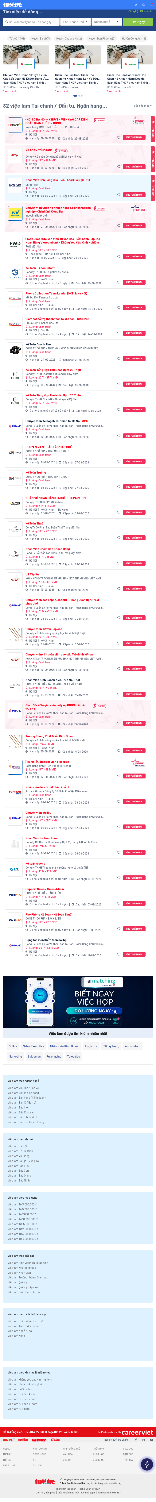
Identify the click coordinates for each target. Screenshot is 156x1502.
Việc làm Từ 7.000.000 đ (22, 1214)
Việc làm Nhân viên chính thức (26, 1321)
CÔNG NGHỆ (39, 1454)
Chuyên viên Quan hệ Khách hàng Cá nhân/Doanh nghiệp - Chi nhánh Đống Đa (58, 209)
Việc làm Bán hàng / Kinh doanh (27, 1097)
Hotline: (109, 1492)
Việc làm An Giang (18, 1156)
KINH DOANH (40, 1448)
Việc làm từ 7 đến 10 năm (22, 1403)
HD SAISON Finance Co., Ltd (41, 297)
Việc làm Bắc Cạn (18, 1170)
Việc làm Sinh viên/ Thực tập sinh (28, 1262)
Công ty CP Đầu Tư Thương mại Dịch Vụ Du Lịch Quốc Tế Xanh (61, 842)
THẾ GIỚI (7, 1459)
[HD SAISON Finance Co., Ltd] (15, 299)
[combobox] (31, 22)
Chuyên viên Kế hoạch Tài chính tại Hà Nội (56, 421)
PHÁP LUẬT (9, 1465)
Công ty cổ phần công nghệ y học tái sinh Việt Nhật (55, 633)
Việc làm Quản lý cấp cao (23, 1287)
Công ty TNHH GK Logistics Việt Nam (47, 272)
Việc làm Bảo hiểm (19, 1107)
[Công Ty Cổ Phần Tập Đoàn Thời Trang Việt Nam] (15, 529)
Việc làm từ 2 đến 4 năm (22, 1394)
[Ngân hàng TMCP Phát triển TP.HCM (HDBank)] (15, 125)
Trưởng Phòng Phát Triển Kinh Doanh (49, 736)
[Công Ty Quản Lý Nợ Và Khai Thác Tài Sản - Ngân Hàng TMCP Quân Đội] (15, 426)
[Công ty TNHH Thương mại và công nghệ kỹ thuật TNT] (15, 869)
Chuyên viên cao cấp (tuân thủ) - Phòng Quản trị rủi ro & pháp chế (62, 601)
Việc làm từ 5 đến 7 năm (22, 1399)
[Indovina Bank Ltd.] (15, 213)
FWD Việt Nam (33, 246)
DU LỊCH (37, 1465)
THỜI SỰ (7, 1454)
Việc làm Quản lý (17, 1282)
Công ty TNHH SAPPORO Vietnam (44, 502)
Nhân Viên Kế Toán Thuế (41, 838)
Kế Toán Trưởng (35, 472)
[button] (144, 4)
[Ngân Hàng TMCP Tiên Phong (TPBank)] (15, 767)
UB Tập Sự (32, 574)
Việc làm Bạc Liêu (18, 1165)
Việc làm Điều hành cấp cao (24, 1292)
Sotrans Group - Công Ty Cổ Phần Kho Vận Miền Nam (56, 791)
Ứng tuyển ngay (134, 137)
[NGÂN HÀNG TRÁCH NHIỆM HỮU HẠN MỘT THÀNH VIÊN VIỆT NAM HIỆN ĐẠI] (15, 580)
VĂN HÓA (68, 1454)
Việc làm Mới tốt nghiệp (22, 1267)
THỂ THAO (98, 1448)
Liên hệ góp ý (88, 1492)
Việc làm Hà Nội (17, 1146)
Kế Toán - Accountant (40, 268)
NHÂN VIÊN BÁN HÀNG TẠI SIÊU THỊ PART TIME (56, 498)
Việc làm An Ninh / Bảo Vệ (23, 1087)
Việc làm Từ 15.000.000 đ (22, 1224)
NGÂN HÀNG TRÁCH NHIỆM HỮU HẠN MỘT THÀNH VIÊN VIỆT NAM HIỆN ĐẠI (63, 578)
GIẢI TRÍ (67, 1459)
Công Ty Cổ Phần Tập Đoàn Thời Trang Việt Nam (53, 527)
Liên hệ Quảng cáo (45, 1492)
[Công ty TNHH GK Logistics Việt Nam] (15, 273)
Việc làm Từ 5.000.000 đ (22, 1209)
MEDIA (6, 1448)
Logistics (91, 1046)
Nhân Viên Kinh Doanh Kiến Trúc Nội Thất (52, 680)
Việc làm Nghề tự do (20, 1330)
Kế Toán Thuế (34, 523)
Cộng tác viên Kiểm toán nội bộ (46, 940)
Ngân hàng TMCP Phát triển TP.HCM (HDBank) (52, 127)
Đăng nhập (146, 11)
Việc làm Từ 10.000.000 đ (22, 1219)
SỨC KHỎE (98, 1459)
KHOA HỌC (98, 1454)
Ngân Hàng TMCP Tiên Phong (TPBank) (48, 765)
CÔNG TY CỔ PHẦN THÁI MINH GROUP (47, 451)
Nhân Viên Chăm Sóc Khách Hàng (47, 549)
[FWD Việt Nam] (15, 244)
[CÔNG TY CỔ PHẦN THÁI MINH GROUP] (15, 452)
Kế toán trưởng (35, 863)
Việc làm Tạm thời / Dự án (23, 1326)
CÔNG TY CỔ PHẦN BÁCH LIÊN (43, 893)
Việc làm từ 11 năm (18, 1408)
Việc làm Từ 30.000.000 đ (23, 1233)
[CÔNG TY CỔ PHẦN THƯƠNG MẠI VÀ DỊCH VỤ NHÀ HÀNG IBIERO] (15, 350)
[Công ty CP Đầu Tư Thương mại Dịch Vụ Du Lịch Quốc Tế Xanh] (15, 843)
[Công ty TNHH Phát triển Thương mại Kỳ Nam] (15, 375)
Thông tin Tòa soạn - (67, 1488)
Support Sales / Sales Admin (44, 889)
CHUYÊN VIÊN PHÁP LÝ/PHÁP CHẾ (48, 447)
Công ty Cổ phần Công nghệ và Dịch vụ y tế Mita (53, 156)
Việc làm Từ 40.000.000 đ (23, 1238)
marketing (15, 1056)
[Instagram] (143, 1439)
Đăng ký (133, 11)
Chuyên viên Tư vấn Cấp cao (43, 629)
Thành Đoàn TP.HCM (89, 1488)
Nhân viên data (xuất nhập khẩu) (47, 787)
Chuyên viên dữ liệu (38, 812)
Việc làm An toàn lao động (23, 1092)
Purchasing (53, 1056)
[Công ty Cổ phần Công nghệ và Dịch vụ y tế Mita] (15, 155)
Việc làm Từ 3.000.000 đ (22, 1204)
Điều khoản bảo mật (68, 1492)
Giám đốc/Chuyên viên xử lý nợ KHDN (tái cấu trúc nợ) (55, 706)
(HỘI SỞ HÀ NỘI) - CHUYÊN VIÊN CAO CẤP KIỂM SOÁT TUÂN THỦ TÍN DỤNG (56, 121)
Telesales (73, 1056)
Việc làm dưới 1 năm (19, 1389)
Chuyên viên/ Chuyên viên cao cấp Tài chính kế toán (59, 654)
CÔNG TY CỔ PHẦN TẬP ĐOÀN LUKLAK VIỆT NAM (53, 684)
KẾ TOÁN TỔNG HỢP (38, 150)
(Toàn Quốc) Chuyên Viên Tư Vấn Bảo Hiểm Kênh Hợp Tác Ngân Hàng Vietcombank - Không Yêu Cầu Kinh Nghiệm (62, 240)
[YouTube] (151, 1439)
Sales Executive (33, 1046)
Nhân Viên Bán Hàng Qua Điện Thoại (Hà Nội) (58, 180)
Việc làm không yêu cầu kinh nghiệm (30, 1379)
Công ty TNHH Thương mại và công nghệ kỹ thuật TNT (56, 867)
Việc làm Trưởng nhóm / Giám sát (28, 1277)
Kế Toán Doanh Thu (38, 344)
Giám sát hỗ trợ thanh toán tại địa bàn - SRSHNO (57, 319)
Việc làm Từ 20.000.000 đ (23, 1229)
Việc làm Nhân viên (19, 1272)
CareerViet (31, 184)
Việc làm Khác (16, 1335)
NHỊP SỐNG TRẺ (71, 1448)
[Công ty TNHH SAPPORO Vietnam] (15, 503)
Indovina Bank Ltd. (36, 215)
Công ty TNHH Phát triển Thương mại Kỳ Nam (51, 373)
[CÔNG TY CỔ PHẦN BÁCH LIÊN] (15, 894)
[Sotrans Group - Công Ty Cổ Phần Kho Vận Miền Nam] (15, 792)
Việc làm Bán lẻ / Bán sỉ (22, 1102)
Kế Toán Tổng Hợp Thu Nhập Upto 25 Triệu (53, 369)
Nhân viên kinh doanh (65, 1046)
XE (34, 1459)
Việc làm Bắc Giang (19, 1175)
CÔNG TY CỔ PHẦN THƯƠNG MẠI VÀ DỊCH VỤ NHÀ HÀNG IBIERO (62, 348)
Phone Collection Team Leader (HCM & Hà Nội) (56, 293)
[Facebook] (136, 1439)
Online (13, 1046)
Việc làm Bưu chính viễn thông (26, 1122)
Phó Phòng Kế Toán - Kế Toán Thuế (48, 914)
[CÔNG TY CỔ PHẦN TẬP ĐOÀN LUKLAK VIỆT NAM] (15, 685)
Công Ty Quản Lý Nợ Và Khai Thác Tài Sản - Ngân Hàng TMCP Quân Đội (63, 426)
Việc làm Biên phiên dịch (22, 1117)
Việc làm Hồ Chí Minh (20, 1151)
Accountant (133, 1046)
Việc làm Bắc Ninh (19, 1180)
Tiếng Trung (111, 1046)
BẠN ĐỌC (128, 1454)
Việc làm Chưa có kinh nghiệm (26, 1384)
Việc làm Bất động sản (21, 1112)
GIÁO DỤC (128, 1448)
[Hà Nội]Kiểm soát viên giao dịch (47, 761)
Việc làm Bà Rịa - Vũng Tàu (24, 1160)
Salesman (34, 1056)
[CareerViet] (15, 185)
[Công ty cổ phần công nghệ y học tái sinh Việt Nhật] (15, 634)
